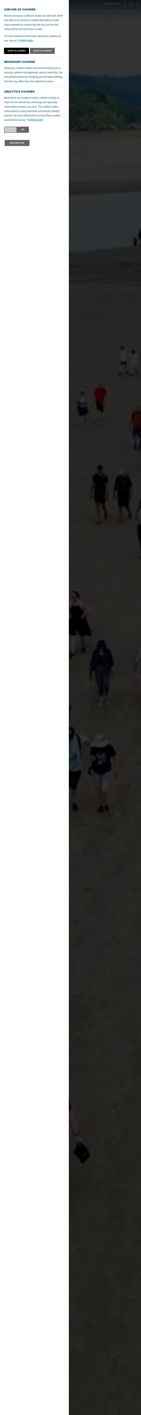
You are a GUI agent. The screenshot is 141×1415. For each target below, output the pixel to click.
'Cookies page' (35, 120)
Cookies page (25, 40)
